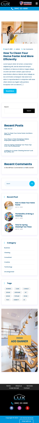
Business (7, 247)
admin (17, 49)
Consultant (8, 257)
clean (17, 289)
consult (26, 289)
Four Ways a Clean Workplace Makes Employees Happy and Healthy (16, 139)
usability (16, 300)
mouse (8, 296)
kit (26, 292)
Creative (7, 262)
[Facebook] (11, 408)
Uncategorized (9, 271)
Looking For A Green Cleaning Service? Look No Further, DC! (18, 151)
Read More (10, 91)
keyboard (17, 292)
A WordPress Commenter (13, 168)
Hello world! (8, 128)
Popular (17, 296)
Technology (8, 267)
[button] (36, 3)
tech (7, 300)
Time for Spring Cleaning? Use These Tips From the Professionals (18, 145)
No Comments (28, 49)
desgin (8, 292)
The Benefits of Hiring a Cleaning (24, 215)
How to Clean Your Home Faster (25, 204)
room (25, 296)
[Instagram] (19, 408)
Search (6, 107)
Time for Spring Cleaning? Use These (23, 226)
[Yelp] (27, 408)
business (8, 289)
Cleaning (7, 252)
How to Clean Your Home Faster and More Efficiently (18, 56)
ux (24, 300)
